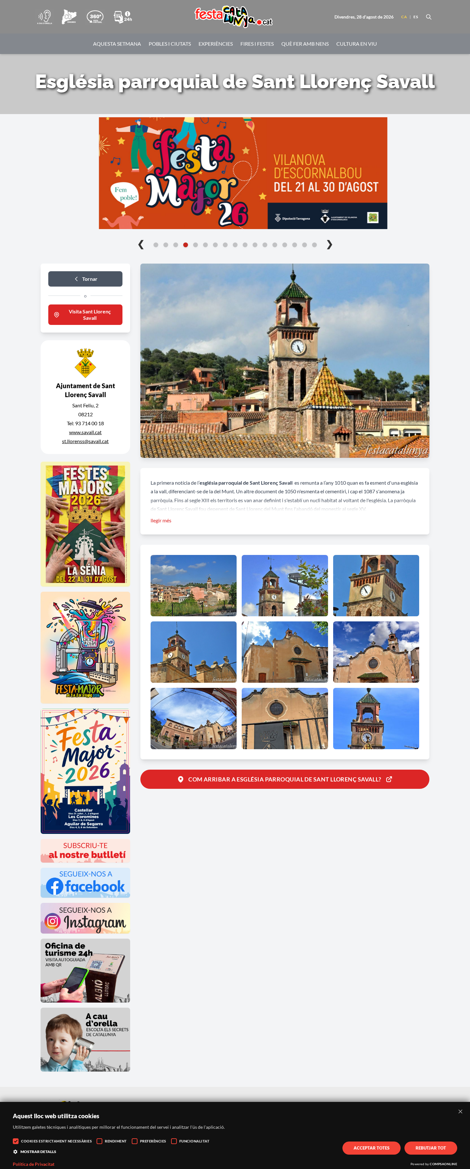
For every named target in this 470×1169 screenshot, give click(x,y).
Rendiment (116, 1141)
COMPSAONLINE (443, 1164)
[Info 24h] (123, 17)
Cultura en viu (356, 44)
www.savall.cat (85, 432)
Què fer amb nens (305, 44)
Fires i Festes (257, 44)
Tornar (90, 279)
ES (415, 16)
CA (404, 16)
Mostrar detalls (38, 1151)
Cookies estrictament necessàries (56, 1141)
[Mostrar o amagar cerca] (429, 17)
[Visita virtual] (95, 17)
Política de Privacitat (33, 1164)
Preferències (153, 1141)
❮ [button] (141, 243)
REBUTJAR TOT (431, 1147)
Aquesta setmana (117, 44)
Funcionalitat (194, 1141)
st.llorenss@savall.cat (85, 441)
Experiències (216, 44)
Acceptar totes (371, 1147)
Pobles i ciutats (170, 44)
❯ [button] (329, 243)
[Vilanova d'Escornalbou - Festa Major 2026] (235, 173)
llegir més (161, 520)
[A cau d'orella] (44, 17)
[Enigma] (69, 17)
